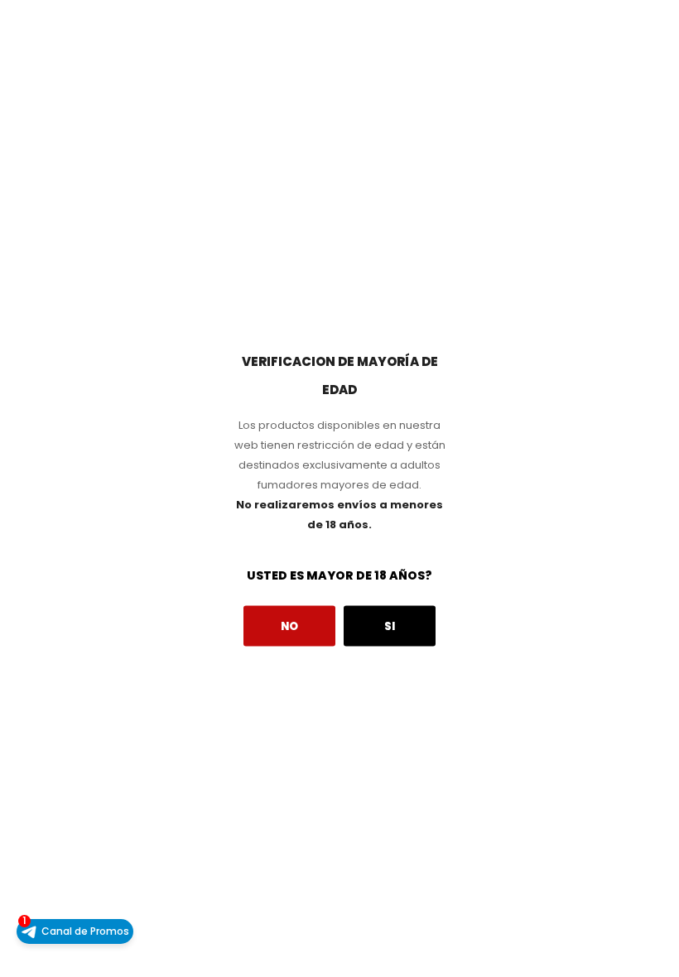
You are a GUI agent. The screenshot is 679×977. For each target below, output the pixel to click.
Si (389, 625)
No (289, 625)
